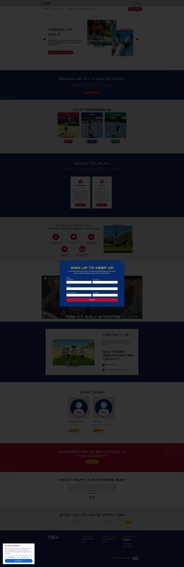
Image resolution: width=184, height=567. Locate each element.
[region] (18, 553)
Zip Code (96, 292)
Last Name (95, 280)
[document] (92, 283)
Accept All (19, 560)
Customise (11, 557)
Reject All (25, 557)
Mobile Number (71, 292)
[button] (122, 262)
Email (68, 286)
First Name (70, 280)
